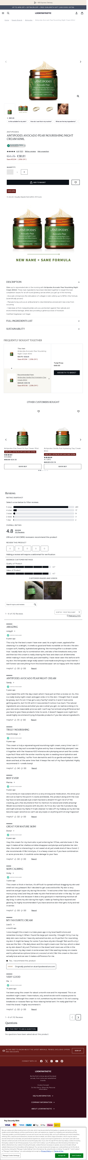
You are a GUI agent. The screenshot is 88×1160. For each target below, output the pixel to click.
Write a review (30, 151)
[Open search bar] (8, 13)
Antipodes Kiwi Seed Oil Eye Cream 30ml (21, 448)
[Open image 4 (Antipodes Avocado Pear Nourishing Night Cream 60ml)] (49, 109)
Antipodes (28, 20)
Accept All (61, 1155)
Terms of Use (58, 1151)
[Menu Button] (3, 13)
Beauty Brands (17, 20)
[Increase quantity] (24, 172)
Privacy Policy (46, 1151)
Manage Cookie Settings (11, 1155)
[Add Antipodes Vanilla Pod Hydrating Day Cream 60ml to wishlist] (78, 411)
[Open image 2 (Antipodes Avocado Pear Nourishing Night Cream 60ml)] (23, 109)
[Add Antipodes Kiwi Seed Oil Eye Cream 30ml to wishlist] (38, 411)
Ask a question (43, 151)
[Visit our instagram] (51, 1061)
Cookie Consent (43, 1085)
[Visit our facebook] (41, 1061)
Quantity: (11, 167)
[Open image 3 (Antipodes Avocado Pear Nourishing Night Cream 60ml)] (36, 109)
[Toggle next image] (80, 61)
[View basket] (82, 13)
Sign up (78, 1051)
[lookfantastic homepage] (43, 13)
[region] (43, 1143)
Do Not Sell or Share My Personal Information (43, 1088)
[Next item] (80, 439)
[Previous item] (6, 439)
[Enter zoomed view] (78, 96)
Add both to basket (66, 373)
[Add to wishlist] (76, 182)
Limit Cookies (76, 1155)
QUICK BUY (23, 466)
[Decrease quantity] (10, 172)
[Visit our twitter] (46, 1061)
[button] (43, 146)
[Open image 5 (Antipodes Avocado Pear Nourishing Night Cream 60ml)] (63, 109)
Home (7, 20)
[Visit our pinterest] (61, 1061)
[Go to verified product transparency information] (16, 145)
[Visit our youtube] (56, 1061)
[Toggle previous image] (6, 61)
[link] (76, 13)
